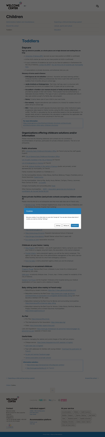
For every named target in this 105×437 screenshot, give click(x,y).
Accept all (75, 225)
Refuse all (66, 225)
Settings (58, 225)
